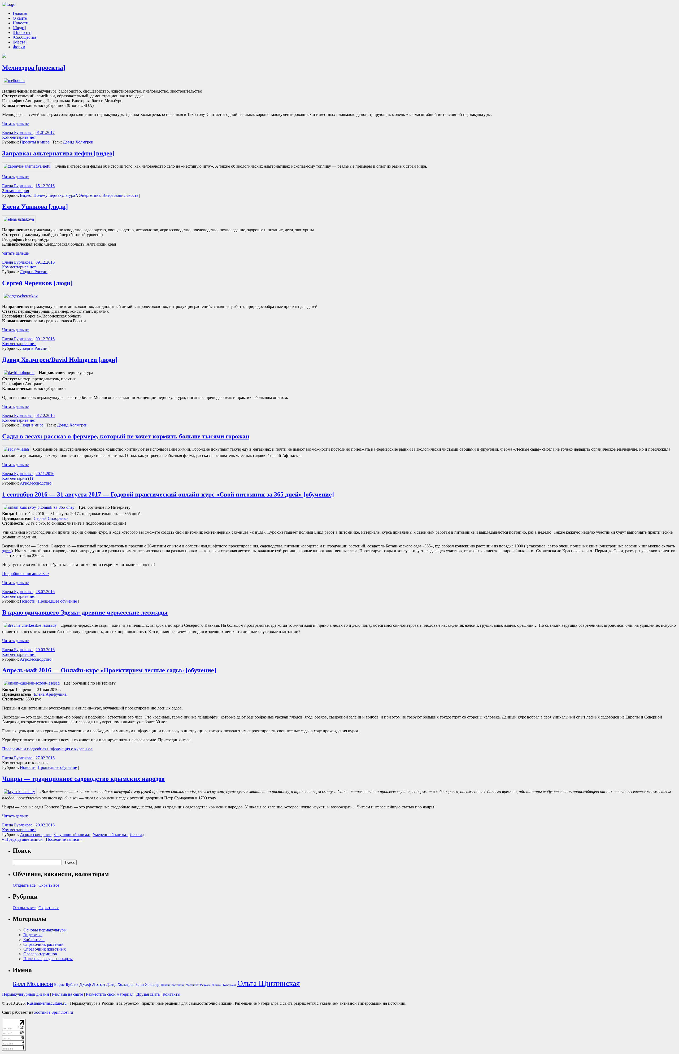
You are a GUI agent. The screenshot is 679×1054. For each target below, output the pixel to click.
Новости (20, 23)
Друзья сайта (148, 994)
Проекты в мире (34, 142)
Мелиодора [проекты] (33, 67)
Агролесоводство (35, 483)
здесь (6, 550)
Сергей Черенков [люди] (37, 283)
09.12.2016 (45, 262)
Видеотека (32, 935)
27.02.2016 (45, 758)
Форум (19, 47)
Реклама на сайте (67, 994)
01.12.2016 (45, 415)
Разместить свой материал (109, 994)
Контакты (171, 994)
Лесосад (137, 834)
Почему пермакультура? (55, 195)
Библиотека (34, 939)
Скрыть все (48, 885)
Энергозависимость (120, 195)
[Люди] (19, 27)
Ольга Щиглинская (268, 983)
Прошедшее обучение (57, 601)
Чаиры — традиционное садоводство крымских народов (83, 778)
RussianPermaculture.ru (47, 1003)
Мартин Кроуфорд (172, 984)
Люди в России (33, 271)
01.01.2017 (45, 132)
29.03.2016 (45, 649)
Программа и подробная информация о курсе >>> (47, 749)
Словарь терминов (40, 954)
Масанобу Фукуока (198, 984)
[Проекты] (22, 32)
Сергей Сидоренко (51, 518)
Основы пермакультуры (45, 930)
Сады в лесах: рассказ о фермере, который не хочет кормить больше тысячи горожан (125, 436)
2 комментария (15, 190)
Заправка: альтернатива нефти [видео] (58, 153)
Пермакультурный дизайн (25, 994)
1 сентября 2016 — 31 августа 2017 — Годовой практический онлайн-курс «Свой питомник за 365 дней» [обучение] (168, 494)
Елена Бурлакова (17, 132)
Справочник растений (43, 944)
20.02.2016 (45, 825)
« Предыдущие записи (22, 839)
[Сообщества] (25, 37)
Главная (20, 13)
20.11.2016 (45, 473)
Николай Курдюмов (224, 984)
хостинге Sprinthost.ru (53, 1012)
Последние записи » (64, 839)
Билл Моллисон (33, 984)
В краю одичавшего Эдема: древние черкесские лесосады (85, 612)
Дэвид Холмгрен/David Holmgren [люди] (59, 359)
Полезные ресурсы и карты (48, 958)
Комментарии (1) (17, 478)
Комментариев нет (19, 137)
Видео (25, 195)
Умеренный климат (110, 834)
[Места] (20, 42)
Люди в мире (31, 425)
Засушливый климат (72, 834)
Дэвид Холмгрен (78, 142)
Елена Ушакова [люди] (35, 206)
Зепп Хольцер (147, 984)
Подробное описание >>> (25, 573)
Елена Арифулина (50, 694)
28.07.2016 (45, 591)
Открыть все (24, 885)
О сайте (20, 18)
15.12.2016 (45, 186)
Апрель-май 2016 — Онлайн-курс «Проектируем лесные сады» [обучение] (109, 670)
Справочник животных (44, 949)
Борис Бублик (66, 984)
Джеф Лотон (92, 984)
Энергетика (89, 195)
